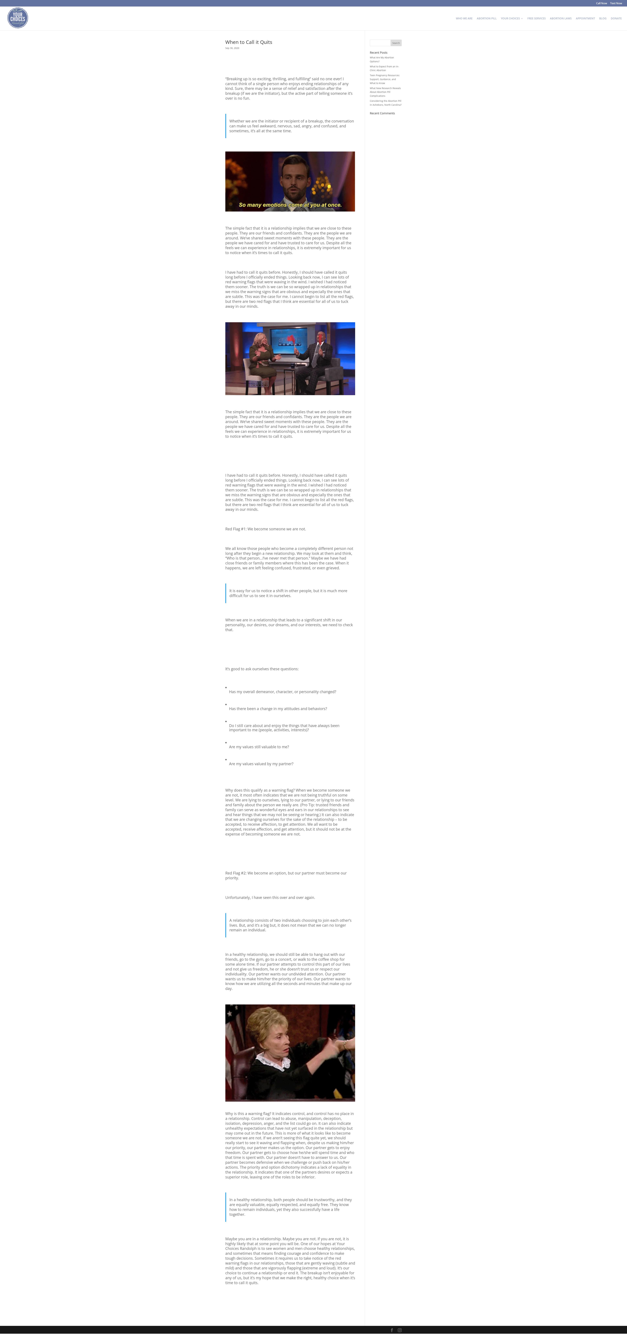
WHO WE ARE (464, 18)
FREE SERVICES (536, 18)
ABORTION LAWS (561, 18)
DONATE (616, 18)
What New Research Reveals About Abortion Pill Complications (385, 92)
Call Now (601, 3)
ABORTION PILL (487, 18)
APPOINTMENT (585, 18)
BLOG (603, 18)
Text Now (616, 3)
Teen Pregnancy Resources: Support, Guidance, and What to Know (385, 79)
